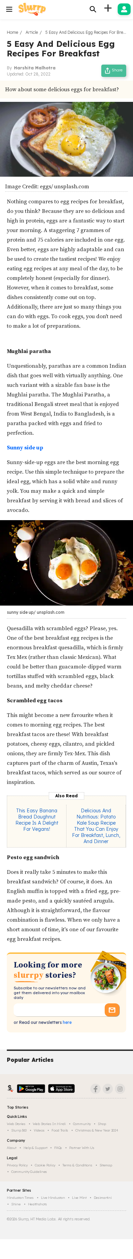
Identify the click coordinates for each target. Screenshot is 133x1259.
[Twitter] (108, 1089)
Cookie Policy (45, 1165)
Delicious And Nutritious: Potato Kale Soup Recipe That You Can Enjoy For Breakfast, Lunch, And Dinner (96, 826)
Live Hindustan (53, 1197)
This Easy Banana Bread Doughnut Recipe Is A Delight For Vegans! (36, 820)
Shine (16, 1204)
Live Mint (79, 1197)
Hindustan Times (20, 1197)
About (11, 1148)
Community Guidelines (29, 1171)
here (67, 1022)
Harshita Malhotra (35, 67)
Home (12, 32)
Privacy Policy (17, 1165)
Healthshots (37, 1204)
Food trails (59, 1130)
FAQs (58, 1148)
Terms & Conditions (77, 1165)
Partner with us (81, 1148)
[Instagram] (120, 1089)
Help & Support (35, 1148)
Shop (102, 1124)
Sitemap (106, 1165)
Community (82, 1124)
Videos (39, 1130)
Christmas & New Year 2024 (96, 1130)
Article (32, 32)
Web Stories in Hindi (49, 1124)
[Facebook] (95, 1089)
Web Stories (16, 1124)
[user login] (124, 9)
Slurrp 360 (19, 1130)
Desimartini (103, 1197)
